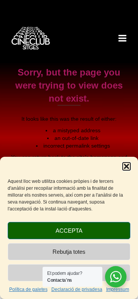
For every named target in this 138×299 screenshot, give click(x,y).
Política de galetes (28, 289)
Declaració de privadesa (76, 289)
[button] (126, 166)
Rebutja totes (69, 251)
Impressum (117, 289)
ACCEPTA (69, 230)
